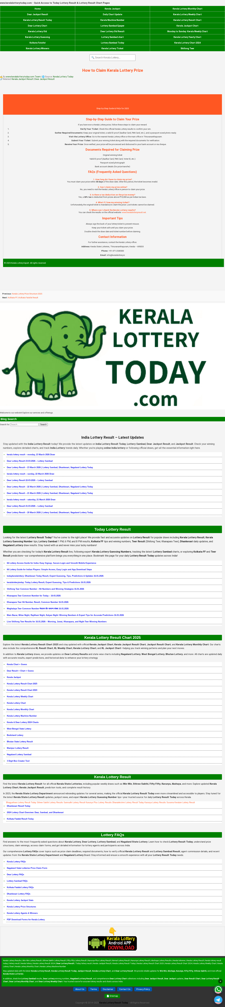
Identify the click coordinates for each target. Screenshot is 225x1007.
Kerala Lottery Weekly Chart (187, 14)
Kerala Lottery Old (37, 31)
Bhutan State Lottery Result (20, 741)
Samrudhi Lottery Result (74, 802)
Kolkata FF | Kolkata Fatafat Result (23, 297)
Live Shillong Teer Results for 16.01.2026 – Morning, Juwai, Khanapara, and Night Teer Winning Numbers (57, 621)
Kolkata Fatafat (38, 43)
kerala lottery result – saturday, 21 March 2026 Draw (31, 499)
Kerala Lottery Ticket (112, 48)
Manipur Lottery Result (17, 748)
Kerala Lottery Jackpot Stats (20, 900)
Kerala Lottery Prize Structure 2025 (27, 294)
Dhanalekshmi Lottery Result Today (128, 802)
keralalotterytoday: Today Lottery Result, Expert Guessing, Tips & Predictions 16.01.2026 (49, 582)
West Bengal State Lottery (19, 729)
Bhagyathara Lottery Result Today (21, 802)
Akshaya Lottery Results (161, 960)
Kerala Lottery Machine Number (22, 716)
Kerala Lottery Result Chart (187, 20)
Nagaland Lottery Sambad (19, 754)
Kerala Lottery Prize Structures (21, 907)
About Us (79, 989)
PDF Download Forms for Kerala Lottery (26, 919)
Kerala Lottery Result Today (37, 20)
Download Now (112, 954)
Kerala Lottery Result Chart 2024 (22, 690)
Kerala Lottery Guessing (37, 37)
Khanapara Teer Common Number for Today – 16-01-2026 (34, 596)
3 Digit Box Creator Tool (18, 761)
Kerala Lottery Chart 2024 (187, 43)
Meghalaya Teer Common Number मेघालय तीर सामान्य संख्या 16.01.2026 (38, 608)
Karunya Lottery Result (140, 960)
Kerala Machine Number (112, 20)
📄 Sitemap (112, 996)
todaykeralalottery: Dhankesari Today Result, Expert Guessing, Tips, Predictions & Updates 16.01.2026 (55, 576)
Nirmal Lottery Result (121, 960)
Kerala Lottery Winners (37, 48)
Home (38, 9)
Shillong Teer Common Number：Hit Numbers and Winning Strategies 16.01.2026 (45, 589)
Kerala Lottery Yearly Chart (187, 37)
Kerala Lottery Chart (16, 703)
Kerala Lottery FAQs (16, 861)
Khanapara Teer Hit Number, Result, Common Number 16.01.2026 (37, 602)
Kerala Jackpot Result (23, 79)
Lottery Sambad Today (112, 43)
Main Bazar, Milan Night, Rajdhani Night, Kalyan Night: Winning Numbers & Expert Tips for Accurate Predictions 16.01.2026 (65, 615)
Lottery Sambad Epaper (112, 26)
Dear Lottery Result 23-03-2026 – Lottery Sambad (30, 461)
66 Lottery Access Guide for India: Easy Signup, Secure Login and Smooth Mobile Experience (51, 563)
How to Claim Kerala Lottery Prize (112, 70)
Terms (93, 989)
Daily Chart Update (112, 14)
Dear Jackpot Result (37, 14)
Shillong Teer (187, 48)
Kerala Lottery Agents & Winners (22, 913)
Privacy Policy (143, 989)
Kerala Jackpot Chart (187, 26)
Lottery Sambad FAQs (17, 881)
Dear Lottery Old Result (112, 31)
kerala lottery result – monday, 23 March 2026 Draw (31, 454)
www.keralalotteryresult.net (134, 212)
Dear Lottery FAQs (15, 874)
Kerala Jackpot (112, 9)
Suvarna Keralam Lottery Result (181, 802)
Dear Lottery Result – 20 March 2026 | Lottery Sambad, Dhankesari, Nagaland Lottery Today (50, 512)
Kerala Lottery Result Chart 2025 (22, 684)
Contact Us (124, 989)
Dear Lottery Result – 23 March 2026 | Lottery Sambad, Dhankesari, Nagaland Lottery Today (50, 467)
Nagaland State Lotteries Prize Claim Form (27, 868)
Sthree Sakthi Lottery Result (54, 960)
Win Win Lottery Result (32, 960)
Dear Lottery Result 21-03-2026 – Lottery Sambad (30, 506)
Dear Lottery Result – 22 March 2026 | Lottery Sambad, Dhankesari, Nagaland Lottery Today (50, 487)
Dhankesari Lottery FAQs (18, 894)
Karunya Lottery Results (155, 802)
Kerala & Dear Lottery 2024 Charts (23, 722)
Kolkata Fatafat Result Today (20, 819)
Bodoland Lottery (15, 735)
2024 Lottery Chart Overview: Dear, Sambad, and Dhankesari (35, 812)
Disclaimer (108, 989)
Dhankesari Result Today (18, 806)
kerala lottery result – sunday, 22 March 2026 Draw (30, 474)
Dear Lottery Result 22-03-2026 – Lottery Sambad (30, 480)
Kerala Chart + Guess (17, 664)
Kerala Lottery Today (63, 76)
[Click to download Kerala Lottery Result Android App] (112, 943)
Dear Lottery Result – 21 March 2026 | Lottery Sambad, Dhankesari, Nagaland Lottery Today (50, 493)
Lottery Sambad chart (112, 37)
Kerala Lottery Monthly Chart (187, 9)
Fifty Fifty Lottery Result (76, 960)
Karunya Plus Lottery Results (99, 802)
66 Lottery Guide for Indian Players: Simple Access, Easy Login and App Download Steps (49, 569)
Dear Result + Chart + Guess (20, 671)
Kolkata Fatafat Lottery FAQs (20, 887)
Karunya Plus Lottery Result (99, 960)
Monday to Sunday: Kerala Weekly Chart (187, 31)
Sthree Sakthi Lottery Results (50, 802)
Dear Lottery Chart (37, 26)
